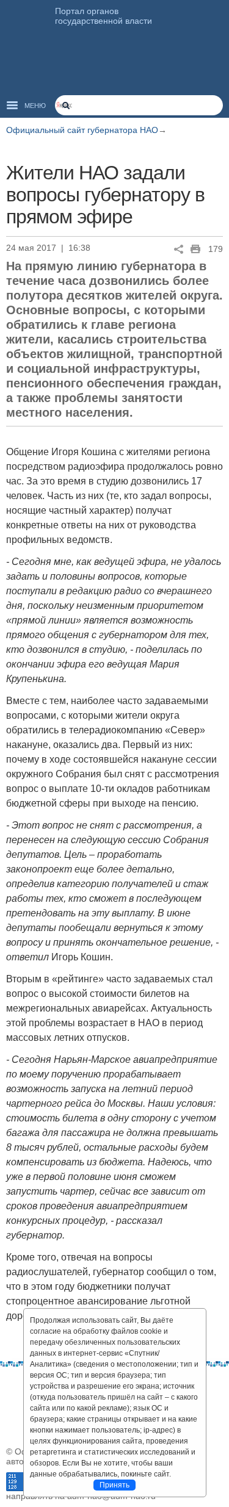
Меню (35, 105)
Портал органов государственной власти (103, 16)
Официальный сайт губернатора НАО (82, 130)
